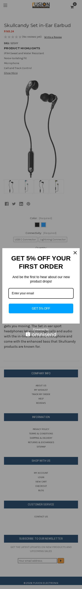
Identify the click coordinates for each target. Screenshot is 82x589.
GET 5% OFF (41, 308)
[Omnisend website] (41, 332)
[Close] (75, 252)
